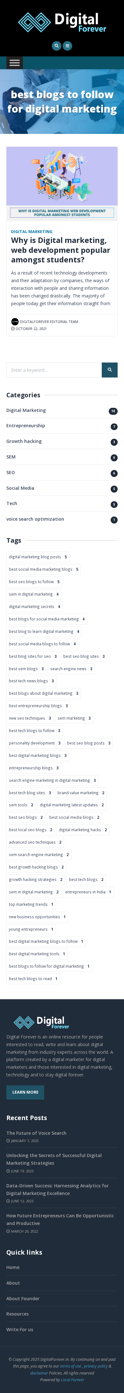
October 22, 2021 (31, 328)
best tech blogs (86, 879)
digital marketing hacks (83, 829)
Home (12, 1267)
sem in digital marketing (34, 594)
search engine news (71, 668)
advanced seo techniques (35, 842)
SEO (10, 472)
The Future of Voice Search (36, 1133)
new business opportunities (37, 916)
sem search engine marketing (39, 854)
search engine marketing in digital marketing (52, 780)
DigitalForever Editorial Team (49, 321)
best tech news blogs (31, 680)
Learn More (25, 1092)
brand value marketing (81, 792)
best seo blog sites (84, 656)
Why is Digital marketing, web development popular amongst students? (60, 250)
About (13, 1283)
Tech (11, 503)
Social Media (20, 488)
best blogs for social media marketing (47, 618)
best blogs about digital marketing (43, 693)
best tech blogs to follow (34, 730)
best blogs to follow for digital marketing (49, 966)
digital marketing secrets (34, 606)
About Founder (22, 1298)
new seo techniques (30, 718)
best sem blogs (26, 668)
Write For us (19, 1329)
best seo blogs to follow (34, 581)
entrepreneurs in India (88, 891)
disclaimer (39, 1373)
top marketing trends (31, 904)
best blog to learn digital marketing (44, 631)
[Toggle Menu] (15, 63)
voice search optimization (35, 519)
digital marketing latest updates (72, 804)
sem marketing (74, 718)
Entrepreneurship (25, 425)
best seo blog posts (88, 742)
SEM (11, 457)
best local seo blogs (30, 829)
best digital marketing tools (37, 953)
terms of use (70, 1366)
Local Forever (72, 1379)
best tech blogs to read (33, 978)
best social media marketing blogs (43, 569)
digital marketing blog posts (38, 556)
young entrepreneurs (31, 929)
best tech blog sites (30, 792)
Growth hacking (24, 441)
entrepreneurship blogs (34, 767)
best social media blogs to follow (42, 643)
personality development (34, 742)
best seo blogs (26, 817)
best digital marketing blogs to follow (46, 941)
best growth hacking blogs (36, 866)
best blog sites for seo (33, 656)
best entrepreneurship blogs (38, 705)
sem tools (21, 804)
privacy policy (96, 1366)
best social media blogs (74, 817)
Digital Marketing (31, 231)
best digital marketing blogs (37, 755)
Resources (17, 1314)
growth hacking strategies (35, 879)
